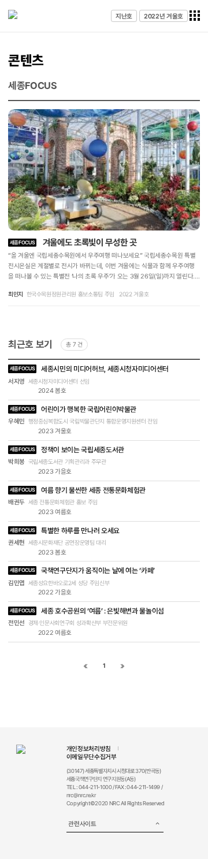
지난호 (124, 16)
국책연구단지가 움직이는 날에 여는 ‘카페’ (82, 570)
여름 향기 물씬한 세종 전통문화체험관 (78, 490)
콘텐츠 (26, 61)
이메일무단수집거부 (91, 757)
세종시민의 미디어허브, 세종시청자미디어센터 (89, 369)
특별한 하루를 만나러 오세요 (65, 530)
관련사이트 (82, 824)
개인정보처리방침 (88, 749)
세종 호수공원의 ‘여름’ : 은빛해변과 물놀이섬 (87, 611)
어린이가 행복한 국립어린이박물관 (73, 409)
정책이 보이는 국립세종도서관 (67, 449)
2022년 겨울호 (163, 16)
